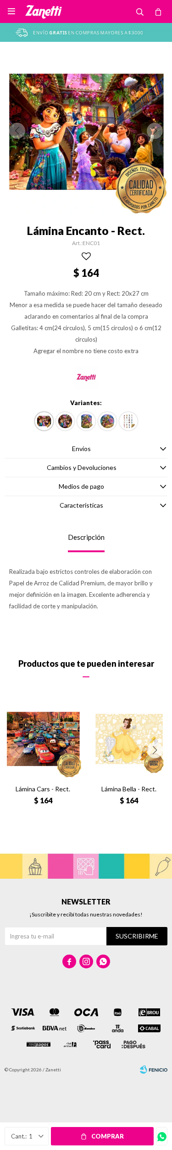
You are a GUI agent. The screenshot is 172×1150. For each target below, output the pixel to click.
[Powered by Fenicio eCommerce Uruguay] (153, 1069)
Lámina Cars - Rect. (43, 789)
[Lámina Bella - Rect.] (129, 739)
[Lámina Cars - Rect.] (43, 739)
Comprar (107, 1136)
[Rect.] (44, 421)
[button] (155, 750)
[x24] (128, 421)
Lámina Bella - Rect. (128, 789)
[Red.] (65, 421)
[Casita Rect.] (86, 421)
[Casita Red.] (107, 421)
